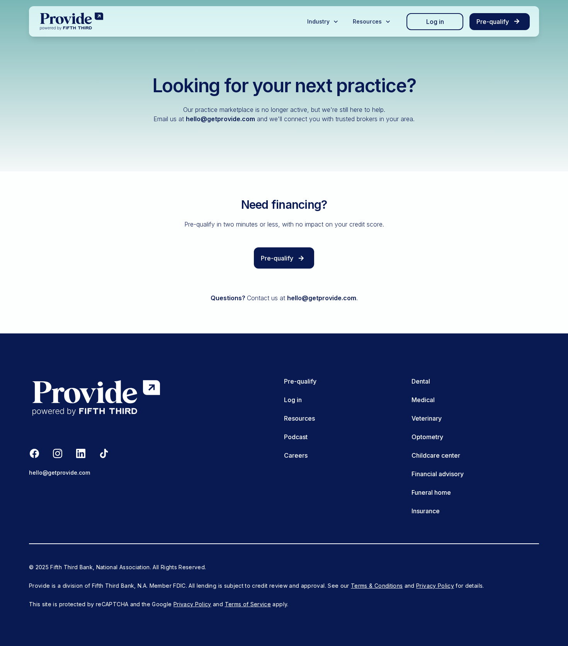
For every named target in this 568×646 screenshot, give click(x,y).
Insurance (426, 511)
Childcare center (436, 455)
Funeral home (431, 492)
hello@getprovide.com (220, 119)
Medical (423, 400)
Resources (299, 418)
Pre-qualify (300, 381)
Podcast (296, 437)
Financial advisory (438, 474)
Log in (435, 21)
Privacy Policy (435, 585)
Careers (296, 455)
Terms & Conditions (377, 585)
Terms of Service (248, 604)
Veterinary (427, 418)
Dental (421, 381)
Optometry (427, 437)
